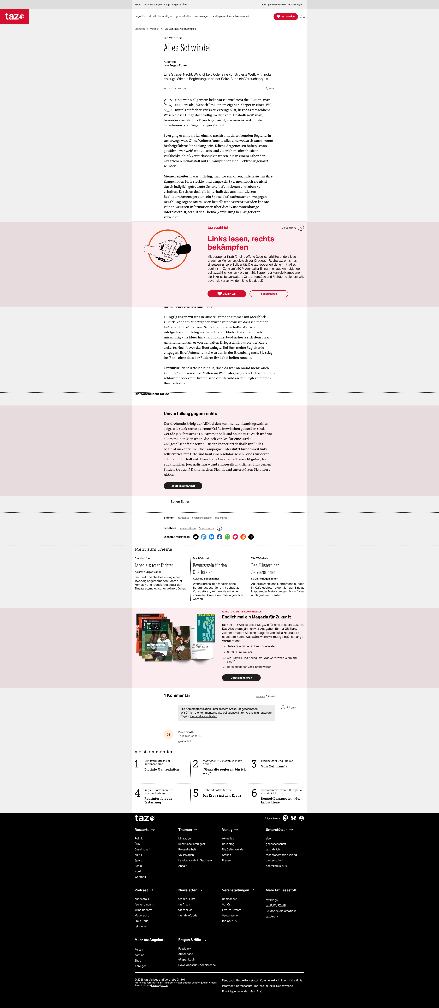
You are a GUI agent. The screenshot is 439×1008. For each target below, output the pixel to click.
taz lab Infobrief (188, 915)
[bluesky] (293, 819)
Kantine (139, 955)
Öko (137, 844)
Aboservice (185, 954)
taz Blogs (272, 900)
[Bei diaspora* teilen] (235, 537)
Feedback (184, 948)
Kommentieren (188, 528)
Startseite (140, 29)
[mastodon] (285, 819)
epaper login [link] (295, 4)
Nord (138, 871)
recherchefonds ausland (281, 855)
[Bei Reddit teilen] (243, 537)
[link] (141, 16)
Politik (139, 838)
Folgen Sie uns (272, 818)
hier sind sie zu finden (203, 716)
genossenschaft (276, 844)
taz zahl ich (273, 849)
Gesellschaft (142, 849)
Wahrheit (154, 29)
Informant (228, 986)
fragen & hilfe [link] (179, 4)
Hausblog (228, 844)
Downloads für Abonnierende (197, 965)
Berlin (138, 866)
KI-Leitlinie (295, 980)
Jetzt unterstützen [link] (183, 485)
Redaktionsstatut (247, 980)
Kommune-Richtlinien (274, 980)
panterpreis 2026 (277, 866)
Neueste (260, 696)
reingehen (141, 926)
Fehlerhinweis (206, 528)
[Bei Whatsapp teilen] (227, 537)
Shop (138, 960)
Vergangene (230, 915)
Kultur (138, 855)
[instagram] (301, 819)
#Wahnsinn (221, 517)
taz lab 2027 (230, 921)
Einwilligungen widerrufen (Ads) (242, 991)
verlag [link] (138, 4)
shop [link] (167, 4)
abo (268, 838)
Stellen (226, 855)
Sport (138, 860)
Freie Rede (141, 921)
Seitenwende (284, 986)
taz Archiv (272, 916)
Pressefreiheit (187, 849)
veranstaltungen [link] (153, 4)
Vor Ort (227, 904)
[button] (302, 17)
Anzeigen (140, 966)
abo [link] (264, 4)
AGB (272, 986)
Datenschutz (244, 986)
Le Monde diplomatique (281, 911)
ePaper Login (186, 959)
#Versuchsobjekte (202, 517)
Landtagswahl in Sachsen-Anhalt (195, 863)
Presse (226, 860)
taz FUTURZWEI (276, 905)
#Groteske (183, 517)
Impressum (261, 986)
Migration (184, 838)
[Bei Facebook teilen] (219, 537)
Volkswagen (186, 855)
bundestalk (142, 899)
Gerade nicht (289, 227)
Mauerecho (142, 915)
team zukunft (186, 899)
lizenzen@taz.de (159, 985)
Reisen (139, 949)
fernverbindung (144, 904)
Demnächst (229, 899)
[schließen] (301, 227)
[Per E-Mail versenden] (196, 537)
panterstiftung (275, 860)
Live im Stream (231, 910)
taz (145, 818)
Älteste (271, 696)
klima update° (143, 910)
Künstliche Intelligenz (191, 844)
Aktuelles (228, 838)
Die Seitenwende (233, 849)
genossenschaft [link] (277, 4)
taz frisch (184, 904)
